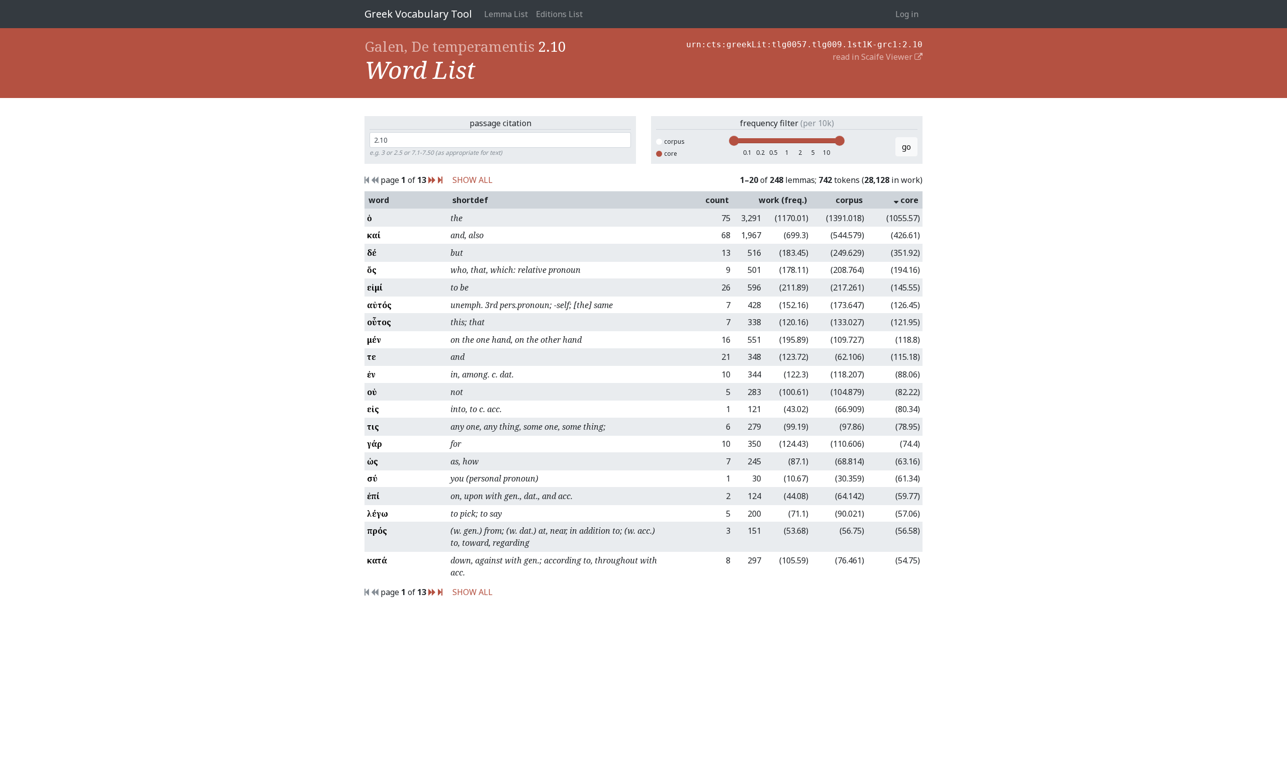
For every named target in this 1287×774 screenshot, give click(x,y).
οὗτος (379, 322)
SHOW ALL (472, 179)
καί (374, 235)
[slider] (734, 141)
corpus (674, 141)
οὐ (372, 392)
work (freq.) (783, 200)
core (670, 153)
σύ (372, 478)
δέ (372, 252)
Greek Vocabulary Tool (418, 14)
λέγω (377, 513)
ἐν (371, 374)
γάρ (374, 443)
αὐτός (379, 305)
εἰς (373, 409)
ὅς (372, 269)
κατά (377, 560)
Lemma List (506, 14)
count (717, 200)
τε (371, 356)
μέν (374, 339)
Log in (906, 14)
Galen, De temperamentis (449, 46)
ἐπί (373, 496)
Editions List (559, 14)
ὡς (372, 461)
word (379, 200)
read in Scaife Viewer (873, 56)
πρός (377, 530)
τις (373, 426)
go (906, 146)
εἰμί (375, 287)
